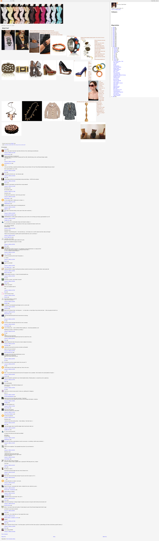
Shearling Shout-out (116, 69)
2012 (114, 43)
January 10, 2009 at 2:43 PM (9, 259)
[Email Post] (14, 143)
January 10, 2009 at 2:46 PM (9, 270)
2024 (114, 29)
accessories (6, 144)
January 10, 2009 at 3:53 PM (9, 301)
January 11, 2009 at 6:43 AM (9, 472)
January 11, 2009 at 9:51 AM (9, 503)
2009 (114, 46)
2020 (114, 34)
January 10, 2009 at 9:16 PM (9, 417)
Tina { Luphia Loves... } (8, 267)
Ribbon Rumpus (116, 87)
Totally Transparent (116, 95)
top (20, 144)
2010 (114, 45)
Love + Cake (6, 254)
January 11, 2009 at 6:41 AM (9, 465)
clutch (12, 144)
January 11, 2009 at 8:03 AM (9, 477)
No (4, 365)
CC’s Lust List (116, 78)
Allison (5, 246)
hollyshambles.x (7, 198)
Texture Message (116, 90)
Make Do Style (7, 272)
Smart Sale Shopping (117, 67)
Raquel (5, 261)
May (114, 55)
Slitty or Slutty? (116, 70)
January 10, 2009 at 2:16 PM (9, 252)
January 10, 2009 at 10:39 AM (9, 170)
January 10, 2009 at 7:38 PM (9, 400)
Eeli (5, 360)
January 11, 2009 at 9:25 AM (9, 498)
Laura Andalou (6, 458)
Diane (5, 528)
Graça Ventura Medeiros (8, 414)
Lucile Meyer (6, 494)
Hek (5, 277)
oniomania (6, 308)
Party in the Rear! (116, 72)
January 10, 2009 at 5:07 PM (9, 331)
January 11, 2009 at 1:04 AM (9, 437)
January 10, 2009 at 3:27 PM (9, 290)
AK (4, 320)
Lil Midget (6, 402)
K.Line (5, 149)
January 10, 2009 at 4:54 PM (9, 324)
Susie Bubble (6, 326)
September (116, 51)
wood (24, 144)
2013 (114, 42)
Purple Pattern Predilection (118, 92)
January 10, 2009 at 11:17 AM (9, 191)
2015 (114, 39)
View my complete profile (115, 9)
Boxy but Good (116, 79)
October (115, 50)
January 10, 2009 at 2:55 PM (9, 276)
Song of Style (6, 407)
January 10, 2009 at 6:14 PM (9, 369)
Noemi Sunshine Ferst (8, 352)
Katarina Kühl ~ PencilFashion (9, 489)
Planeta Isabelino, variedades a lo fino (11, 517)
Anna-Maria (6, 345)
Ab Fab (114, 64)
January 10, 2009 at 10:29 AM (9, 161)
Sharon (5, 182)
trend (22, 144)
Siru (5, 389)
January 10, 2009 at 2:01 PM (9, 235)
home (14, 144)
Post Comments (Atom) (11, 538)
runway (17, 144)
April (115, 56)
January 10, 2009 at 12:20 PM (9, 213)
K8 (4, 333)
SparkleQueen (6, 439)
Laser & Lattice (116, 81)
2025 (114, 28)
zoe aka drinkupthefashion (9, 396)
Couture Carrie (16, 6)
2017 (114, 37)
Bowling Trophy (116, 68)
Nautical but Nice (116, 86)
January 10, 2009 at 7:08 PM (9, 394)
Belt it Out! (115, 88)
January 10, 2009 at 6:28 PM (9, 374)
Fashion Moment (7, 154)
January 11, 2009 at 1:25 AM (9, 443)
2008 (114, 96)
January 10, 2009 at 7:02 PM (9, 387)
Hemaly (5, 297)
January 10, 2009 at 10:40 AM (9, 175)
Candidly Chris (7, 220)
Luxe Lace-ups (116, 93)
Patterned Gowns (116, 77)
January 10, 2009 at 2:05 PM (9, 244)
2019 (114, 35)
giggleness (6, 208)
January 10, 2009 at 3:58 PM (9, 306)
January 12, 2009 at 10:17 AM (9, 521)
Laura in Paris (6, 484)
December (116, 47)
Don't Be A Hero (7, 505)
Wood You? (115, 85)
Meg (5, 291)
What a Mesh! (115, 62)
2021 (114, 33)
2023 (114, 30)
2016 (114, 38)
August (115, 52)
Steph (5, 522)
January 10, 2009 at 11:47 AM (9, 201)
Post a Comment (5, 534)
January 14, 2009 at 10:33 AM (9, 531)
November (116, 48)
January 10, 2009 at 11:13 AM (9, 186)
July (114, 53)
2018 (114, 36)
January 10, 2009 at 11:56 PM (9, 427)
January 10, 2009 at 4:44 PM (9, 319)
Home (54, 536)
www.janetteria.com (7, 163)
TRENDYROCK (7, 203)
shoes (19, 144)
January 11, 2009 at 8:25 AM (9, 493)
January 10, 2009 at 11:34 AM (9, 196)
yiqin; (5, 424)
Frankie (5, 474)
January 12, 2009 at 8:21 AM (9, 515)
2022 (114, 31)
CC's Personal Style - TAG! (118, 61)
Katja (5, 381)
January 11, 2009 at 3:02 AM (9, 450)
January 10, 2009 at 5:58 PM (9, 358)
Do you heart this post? (117, 89)
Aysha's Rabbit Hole (8, 237)
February (115, 59)
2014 (114, 41)
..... (5, 479)
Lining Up (115, 63)
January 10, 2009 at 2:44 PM (9, 265)
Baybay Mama (7, 313)
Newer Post (4, 536)
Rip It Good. (115, 71)
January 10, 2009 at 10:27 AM (9, 152)
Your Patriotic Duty (116, 73)
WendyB (5, 303)
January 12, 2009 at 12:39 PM (9, 526)
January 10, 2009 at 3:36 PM (9, 295)
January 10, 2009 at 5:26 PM (9, 338)
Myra (5, 172)
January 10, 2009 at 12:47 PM (9, 228)
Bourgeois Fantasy (116, 76)
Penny (5, 500)
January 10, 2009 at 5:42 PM (9, 343)
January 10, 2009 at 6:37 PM (9, 379)
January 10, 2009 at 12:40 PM (9, 218)
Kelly (5, 177)
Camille (5, 376)
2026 (114, 27)
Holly (5, 340)
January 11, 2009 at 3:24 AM (9, 457)
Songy (5, 512)
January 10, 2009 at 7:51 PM (9, 412)
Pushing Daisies (116, 65)
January (115, 60)
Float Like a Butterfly (117, 80)
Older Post (105, 536)
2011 (114, 44)
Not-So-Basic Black (116, 94)
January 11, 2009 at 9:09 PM (9, 510)
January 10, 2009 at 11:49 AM (9, 207)
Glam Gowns (115, 84)
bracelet (10, 144)
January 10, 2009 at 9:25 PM (9, 422)
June (115, 54)
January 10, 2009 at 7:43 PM (9, 406)
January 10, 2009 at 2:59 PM (9, 281)
